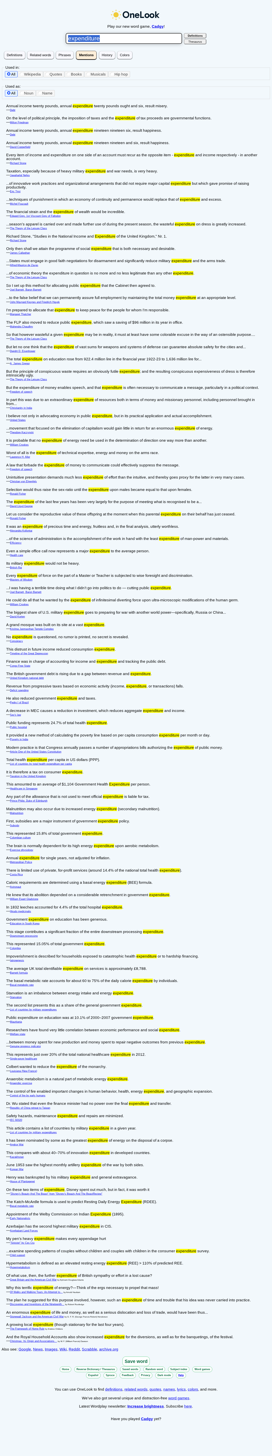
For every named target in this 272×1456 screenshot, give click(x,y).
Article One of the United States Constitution (35, 751)
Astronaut (15, 886)
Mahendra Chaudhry (21, 326)
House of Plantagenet (22, 1181)
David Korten (17, 616)
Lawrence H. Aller (20, 456)
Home (65, 1369)
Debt (12, 110)
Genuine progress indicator (25, 1046)
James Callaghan (20, 252)
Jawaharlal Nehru (20, 175)
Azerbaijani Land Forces (24, 1230)
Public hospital (18, 727)
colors (193, 1389)
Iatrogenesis (17, 960)
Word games (202, 1369)
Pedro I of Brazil (19, 702)
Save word (136, 1361)
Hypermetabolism (20, 1267)
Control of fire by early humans (27, 1095)
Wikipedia (32, 74)
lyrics (181, 1389)
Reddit (74, 1349)
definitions (113, 1389)
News (38, 1349)
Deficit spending (19, 690)
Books (76, 74)
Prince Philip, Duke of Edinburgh (28, 800)
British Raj (16, 567)
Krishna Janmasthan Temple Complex (32, 628)
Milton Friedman (19, 122)
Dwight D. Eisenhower (22, 351)
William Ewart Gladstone (24, 899)
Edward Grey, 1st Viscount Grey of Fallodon (35, 215)
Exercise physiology (21, 849)
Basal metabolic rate (22, 984)
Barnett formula (19, 972)
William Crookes (19, 444)
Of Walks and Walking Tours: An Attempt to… (36, 1292)
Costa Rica (16, 874)
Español (93, 1375)
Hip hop (121, 74)
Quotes (56, 74)
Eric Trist (15, 191)
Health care (16, 555)
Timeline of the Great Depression (29, 653)
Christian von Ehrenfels (23, 481)
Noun (28, 93)
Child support (17, 1255)
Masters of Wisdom (21, 579)
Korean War (16, 1169)
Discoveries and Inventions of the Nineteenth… (37, 1304)
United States (18, 420)
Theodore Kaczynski (22, 432)
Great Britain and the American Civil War (33, 1279)
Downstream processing (24, 935)
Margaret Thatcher (20, 314)
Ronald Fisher (18, 493)
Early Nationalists (20, 1218)
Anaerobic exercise (21, 1083)
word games (178, 1398)
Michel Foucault (19, 203)
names (169, 1389)
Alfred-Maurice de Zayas (24, 265)
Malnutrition (16, 813)
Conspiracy (16, 641)
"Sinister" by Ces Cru (22, 1242)
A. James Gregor (20, 363)
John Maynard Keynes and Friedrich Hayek (35, 302)
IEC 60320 (16, 1120)
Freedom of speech (21, 391)
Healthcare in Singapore (23, 788)
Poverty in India (19, 739)
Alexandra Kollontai (21, 530)
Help (181, 1375)
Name (47, 93)
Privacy (145, 1375)
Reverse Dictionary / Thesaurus (95, 1369)
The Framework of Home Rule (27, 1328)
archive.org (108, 1349)
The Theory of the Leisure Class (28, 228)
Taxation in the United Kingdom (28, 776)
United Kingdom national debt (27, 677)
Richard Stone (18, 163)
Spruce (110, 1375)
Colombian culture (20, 837)
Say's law (15, 714)
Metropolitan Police (21, 862)
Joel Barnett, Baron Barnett (25, 289)
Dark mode (164, 1375)
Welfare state (17, 1034)
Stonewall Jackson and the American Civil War (37, 1316)
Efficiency (16, 542)
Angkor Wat (16, 1144)
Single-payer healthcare (23, 1058)
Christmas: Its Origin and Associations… (33, 1341)
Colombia (15, 948)
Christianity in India (21, 407)
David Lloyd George (21, 506)
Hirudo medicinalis (20, 911)
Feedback (128, 1375)
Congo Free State (20, 665)
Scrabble (89, 1349)
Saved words (130, 1369)
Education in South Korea (24, 923)
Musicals (98, 74)
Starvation (16, 997)
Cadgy (158, 26)
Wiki (63, 1349)
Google (25, 1349)
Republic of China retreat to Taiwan (30, 1107)
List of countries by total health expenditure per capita (41, 763)
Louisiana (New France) (23, 1071)
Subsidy (14, 825)
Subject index (178, 1369)
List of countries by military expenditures (33, 1009)
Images (51, 1349)
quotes (155, 1389)
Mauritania (16, 1021)
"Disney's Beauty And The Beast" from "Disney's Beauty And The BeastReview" (56, 1193)
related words (136, 1389)
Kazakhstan (17, 1156)
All (13, 74)
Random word (154, 1369)
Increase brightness (145, 1406)
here (188, 1406)
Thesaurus (195, 41)
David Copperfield (20, 147)
